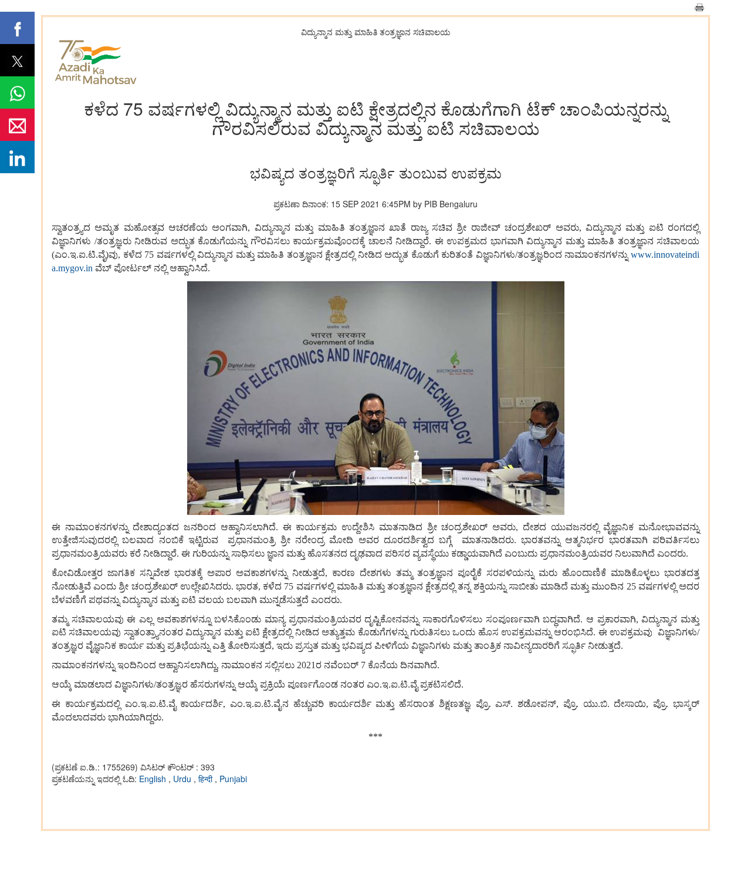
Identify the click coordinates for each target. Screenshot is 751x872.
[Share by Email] (17, 125)
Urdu (183, 779)
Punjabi (233, 779)
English (153, 779)
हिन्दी (206, 779)
